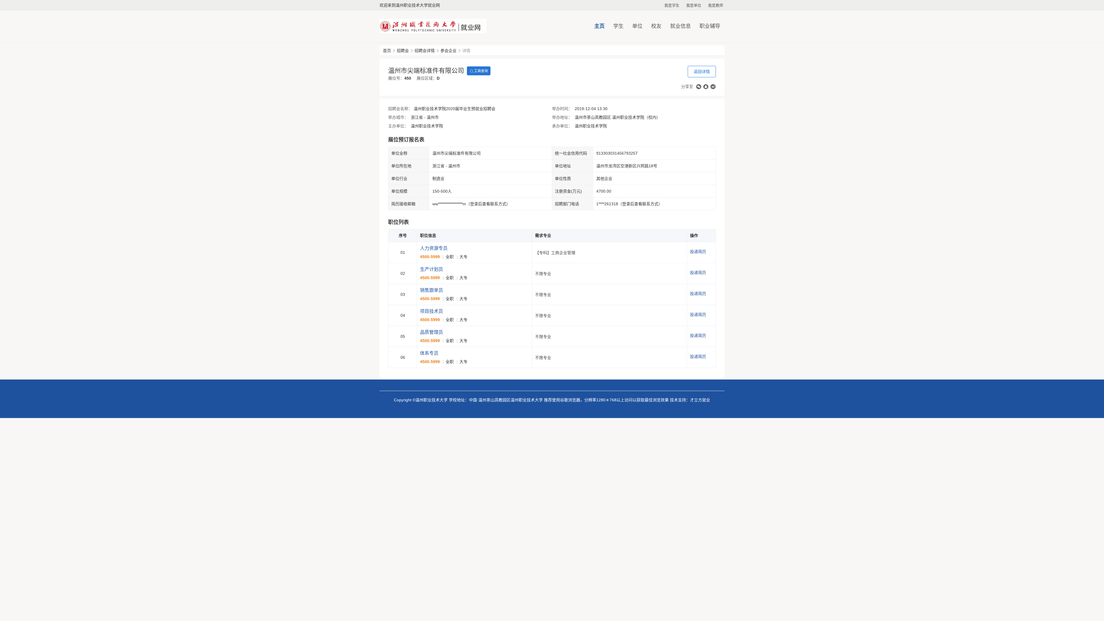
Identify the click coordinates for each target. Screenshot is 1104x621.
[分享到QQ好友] (706, 87)
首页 (387, 50)
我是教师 (715, 5)
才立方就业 (700, 400)
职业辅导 (709, 26)
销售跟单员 (431, 290)
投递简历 (698, 251)
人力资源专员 (434, 248)
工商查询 (481, 71)
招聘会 (403, 50)
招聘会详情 (425, 50)
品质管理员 (431, 332)
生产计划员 (431, 269)
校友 (656, 26)
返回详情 (702, 71)
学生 (618, 26)
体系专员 (429, 353)
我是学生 (671, 5)
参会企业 (448, 50)
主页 (599, 26)
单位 (637, 26)
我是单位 (693, 5)
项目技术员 (431, 311)
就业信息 (680, 26)
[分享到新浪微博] (713, 87)
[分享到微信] (699, 87)
